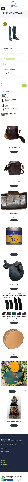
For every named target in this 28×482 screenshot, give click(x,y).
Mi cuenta (3, 460)
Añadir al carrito (14, 151)
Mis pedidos (3, 462)
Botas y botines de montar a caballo (11, 64)
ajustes (11, 477)
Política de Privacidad (5, 451)
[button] (25, 23)
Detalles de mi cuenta (5, 466)
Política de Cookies (4, 453)
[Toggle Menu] (3, 8)
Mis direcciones (4, 464)
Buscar (2, 83)
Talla (4, 55)
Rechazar (10, 479)
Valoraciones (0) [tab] (12, 69)
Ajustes (16, 479)
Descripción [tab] (6, 69)
